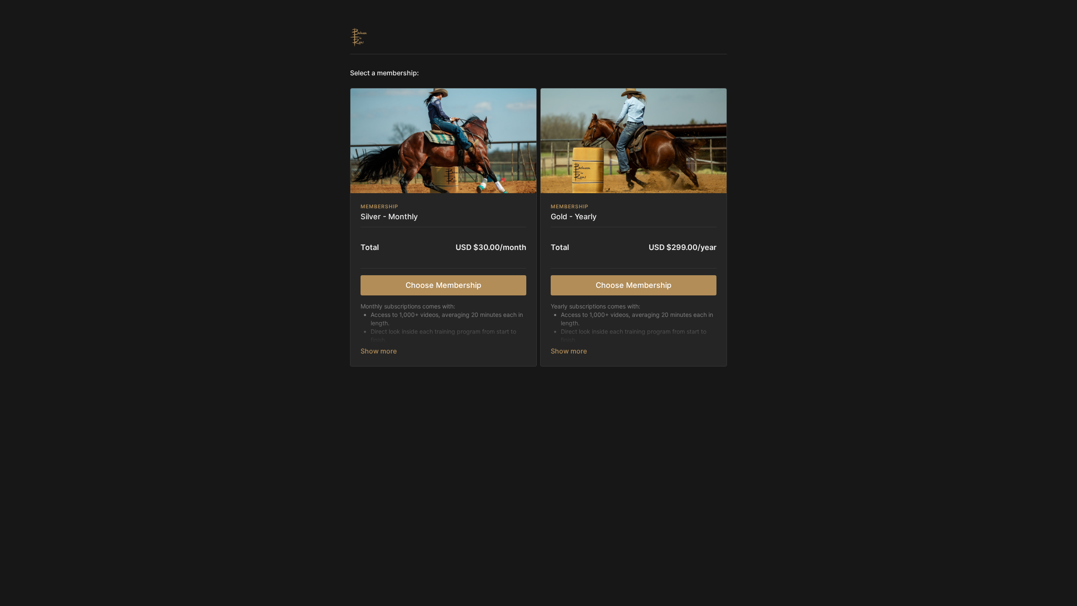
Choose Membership (443, 285)
